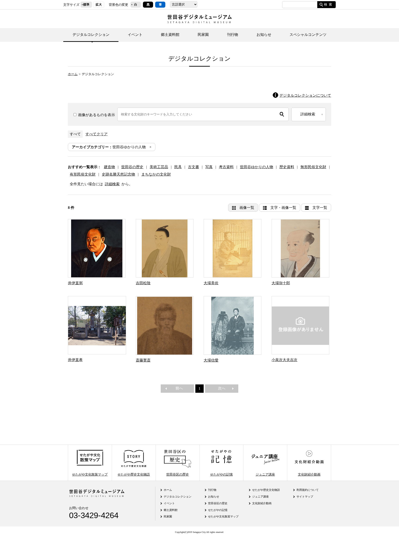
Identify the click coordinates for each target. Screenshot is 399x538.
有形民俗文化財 (83, 174)
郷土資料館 (170, 35)
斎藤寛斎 (143, 360)
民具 (178, 167)
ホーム (73, 74)
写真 (209, 167)
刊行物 (232, 35)
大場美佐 (211, 283)
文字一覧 (319, 208)
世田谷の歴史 (132, 167)
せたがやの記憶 (221, 474)
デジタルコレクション (91, 35)
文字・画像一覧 (283, 208)
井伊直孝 (75, 360)
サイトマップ (304, 496)
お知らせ (264, 35)
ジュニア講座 (265, 474)
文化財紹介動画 (309, 474)
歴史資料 (286, 167)
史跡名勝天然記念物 (118, 174)
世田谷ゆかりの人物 (109, 147)
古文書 (193, 167)
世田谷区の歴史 (177, 474)
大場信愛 (211, 360)
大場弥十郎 (281, 283)
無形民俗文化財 (313, 167)
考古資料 (226, 167)
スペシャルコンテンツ (308, 35)
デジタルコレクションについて (305, 95)
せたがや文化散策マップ (90, 474)
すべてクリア (96, 134)
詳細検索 (112, 184)
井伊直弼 (75, 283)
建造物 (109, 167)
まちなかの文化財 (156, 174)
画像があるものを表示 (96, 115)
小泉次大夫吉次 (284, 360)
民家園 (203, 35)
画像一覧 (246, 208)
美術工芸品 (159, 167)
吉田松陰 (143, 283)
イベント (135, 35)
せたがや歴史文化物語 (134, 474)
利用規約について (307, 490)
